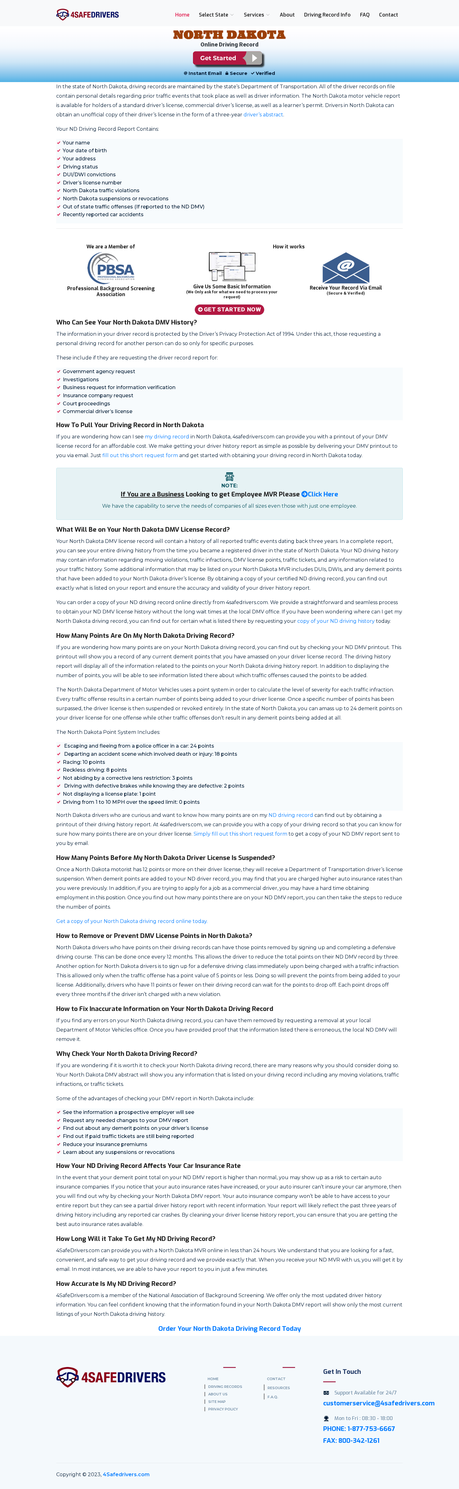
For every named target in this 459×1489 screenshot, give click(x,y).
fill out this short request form (139, 455)
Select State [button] (214, 15)
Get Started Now (232, 309)
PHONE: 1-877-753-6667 (359, 1428)
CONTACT (276, 1379)
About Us (218, 1394)
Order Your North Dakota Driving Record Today (229, 1328)
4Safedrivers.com (126, 1474)
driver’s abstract (263, 115)
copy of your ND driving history (336, 621)
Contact (388, 15)
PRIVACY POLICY (223, 1409)
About (287, 15)
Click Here (323, 494)
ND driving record (291, 815)
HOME (213, 1379)
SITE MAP (217, 1401)
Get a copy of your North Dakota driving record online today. (132, 921)
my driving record (167, 437)
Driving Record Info (327, 15)
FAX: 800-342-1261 (351, 1440)
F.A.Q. (273, 1397)
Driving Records (225, 1386)
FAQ (365, 15)
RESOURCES (279, 1388)
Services (254, 15)
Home (182, 15)
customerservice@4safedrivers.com (379, 1403)
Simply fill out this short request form (240, 834)
